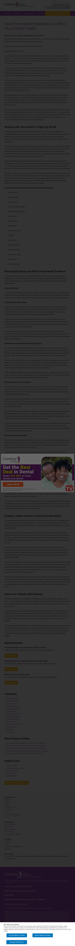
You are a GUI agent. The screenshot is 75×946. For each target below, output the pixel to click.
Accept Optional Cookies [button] (17, 935)
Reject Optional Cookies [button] (43, 935)
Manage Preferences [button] (17, 942)
